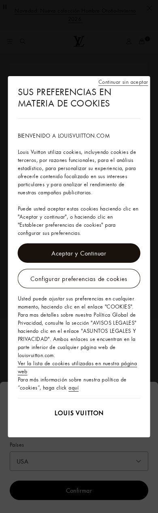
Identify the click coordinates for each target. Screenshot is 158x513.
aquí (73, 387)
